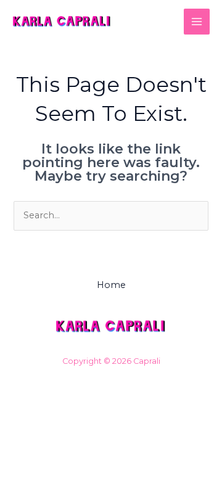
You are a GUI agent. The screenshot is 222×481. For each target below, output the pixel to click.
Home (111, 284)
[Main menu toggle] (197, 22)
